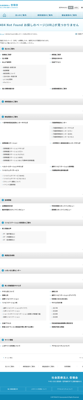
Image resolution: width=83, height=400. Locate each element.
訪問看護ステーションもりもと (13, 154)
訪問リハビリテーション (10, 299)
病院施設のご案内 (45, 15)
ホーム (4, 15)
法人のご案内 (21, 15)
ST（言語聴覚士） (9, 240)
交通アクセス (6, 323)
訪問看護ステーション (9, 143)
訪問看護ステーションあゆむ (13, 157)
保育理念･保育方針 (9, 67)
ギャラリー (7, 82)
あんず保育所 (6, 62)
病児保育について (9, 73)
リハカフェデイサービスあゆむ (13, 176)
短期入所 (5, 295)
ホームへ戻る (9, 358)
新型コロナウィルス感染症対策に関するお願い (18, 327)
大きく (76, 7)
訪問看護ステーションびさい (13, 151)
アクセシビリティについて (65, 389)
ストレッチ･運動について (12, 182)
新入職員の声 (6, 228)
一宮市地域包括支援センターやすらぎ (15, 123)
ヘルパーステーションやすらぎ (12, 167)
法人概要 (5, 58)
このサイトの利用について (11, 346)
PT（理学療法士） (9, 234)
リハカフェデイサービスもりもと (14, 179)
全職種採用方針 (7, 206)
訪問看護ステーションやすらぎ (13, 148)
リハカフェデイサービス (10, 170)
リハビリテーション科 (9, 303)
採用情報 (67, 366)
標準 (70, 7)
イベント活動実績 (9, 185)
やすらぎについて (8, 291)
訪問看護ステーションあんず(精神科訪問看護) (19, 160)
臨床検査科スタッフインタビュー (13, 210)
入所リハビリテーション (11, 311)
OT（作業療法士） (9, 237)
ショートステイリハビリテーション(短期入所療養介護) (22, 314)
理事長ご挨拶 (6, 55)
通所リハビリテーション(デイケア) (15, 308)
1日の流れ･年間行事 (10, 76)
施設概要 (6, 70)
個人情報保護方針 (8, 89)
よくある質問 (7, 79)
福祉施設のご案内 (69, 15)
